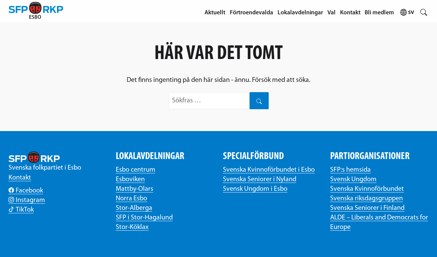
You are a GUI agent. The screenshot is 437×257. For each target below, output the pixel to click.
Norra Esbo (131, 198)
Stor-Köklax (132, 227)
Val (331, 13)
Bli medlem (379, 13)
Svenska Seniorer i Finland (367, 208)
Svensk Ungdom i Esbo (255, 189)
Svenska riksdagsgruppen (366, 198)
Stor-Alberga (134, 208)
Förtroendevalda (251, 13)
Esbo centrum (135, 170)
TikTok (25, 209)
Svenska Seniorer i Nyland (259, 179)
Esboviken (130, 179)
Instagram (30, 200)
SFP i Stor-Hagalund (144, 217)
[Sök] (259, 100)
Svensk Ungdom (353, 179)
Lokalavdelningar (300, 13)
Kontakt (350, 13)
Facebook (29, 190)
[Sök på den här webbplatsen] (423, 11)
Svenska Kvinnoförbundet (367, 189)
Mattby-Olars (134, 189)
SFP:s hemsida (350, 170)
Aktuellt (215, 13)
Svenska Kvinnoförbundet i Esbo (269, 170)
